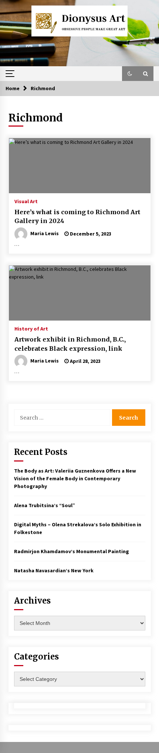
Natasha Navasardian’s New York (54, 570)
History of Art (31, 328)
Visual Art (26, 201)
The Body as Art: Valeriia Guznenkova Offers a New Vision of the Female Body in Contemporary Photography (75, 478)
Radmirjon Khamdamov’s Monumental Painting (71, 551)
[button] (130, 73)
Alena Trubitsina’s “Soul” (44, 505)
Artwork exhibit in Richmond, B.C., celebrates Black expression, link (70, 344)
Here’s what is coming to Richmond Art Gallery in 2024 (77, 216)
